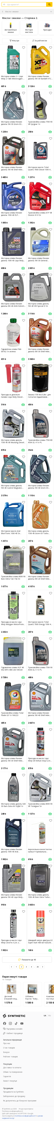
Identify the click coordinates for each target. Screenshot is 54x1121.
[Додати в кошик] (23, 86)
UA (45, 1015)
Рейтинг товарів (10, 1056)
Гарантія (7, 1076)
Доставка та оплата (12, 1067)
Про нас (6, 1043)
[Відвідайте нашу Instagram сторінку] (10, 1023)
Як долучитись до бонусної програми (19, 1100)
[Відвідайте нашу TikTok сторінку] (16, 1023)
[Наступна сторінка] (42, 967)
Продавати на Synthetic (13, 1092)
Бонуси (6, 1052)
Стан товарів (9, 1047)
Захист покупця (10, 1081)
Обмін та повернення (12, 1072)
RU (49, 1015)
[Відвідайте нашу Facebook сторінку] (4, 1023)
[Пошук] (49, 4)
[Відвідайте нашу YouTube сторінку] (22, 1023)
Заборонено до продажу (14, 1096)
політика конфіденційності (25, 1116)
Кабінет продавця (15, 1033)
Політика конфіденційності (12, 1111)
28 (38, 967)
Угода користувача (26, 1109)
